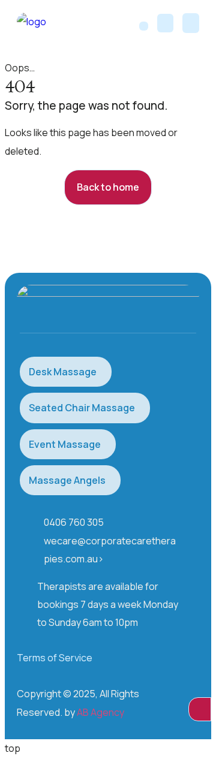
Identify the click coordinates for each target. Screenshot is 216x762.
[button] (190, 23)
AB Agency (100, 712)
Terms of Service (54, 657)
